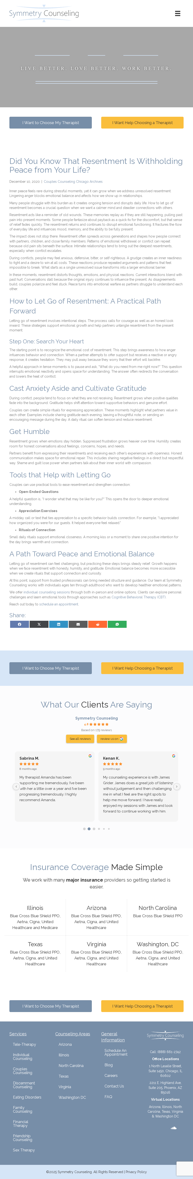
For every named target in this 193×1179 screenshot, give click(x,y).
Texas (64, 1076)
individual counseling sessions (47, 592)
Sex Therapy (24, 1150)
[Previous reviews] (16, 786)
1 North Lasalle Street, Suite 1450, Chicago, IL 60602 (165, 1071)
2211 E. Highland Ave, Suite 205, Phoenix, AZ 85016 (165, 1087)
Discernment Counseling (24, 1085)
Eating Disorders (27, 1097)
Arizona (65, 1044)
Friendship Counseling (22, 1138)
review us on (109, 739)
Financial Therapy (20, 1124)
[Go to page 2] (94, 829)
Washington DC (72, 1097)
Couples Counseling (22, 1071)
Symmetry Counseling (96, 718)
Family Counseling (22, 1109)
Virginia (65, 1087)
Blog (109, 1065)
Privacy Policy (136, 1172)
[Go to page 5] (108, 829)
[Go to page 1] (89, 829)
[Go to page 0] (84, 829)
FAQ (108, 1097)
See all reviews (80, 739)
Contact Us (114, 1086)
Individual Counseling (22, 1057)
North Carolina (71, 1065)
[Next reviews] (176, 786)
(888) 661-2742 (169, 1052)
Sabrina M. (29, 758)
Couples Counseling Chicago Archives (73, 181)
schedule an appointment (58, 604)
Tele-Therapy (24, 1044)
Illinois (64, 1055)
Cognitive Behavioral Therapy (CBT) (139, 597)
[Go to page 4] (104, 829)
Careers (111, 1075)
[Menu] (178, 13)
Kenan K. (111, 758)
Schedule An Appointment (116, 1052)
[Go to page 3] (99, 829)
